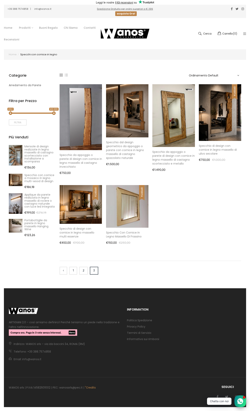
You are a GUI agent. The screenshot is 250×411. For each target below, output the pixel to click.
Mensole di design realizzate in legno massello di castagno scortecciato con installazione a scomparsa (39, 153)
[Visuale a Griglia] (61, 75)
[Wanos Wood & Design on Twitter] (227, 397)
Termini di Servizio (139, 333)
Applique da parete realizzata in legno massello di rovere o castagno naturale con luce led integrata (39, 201)
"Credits (90, 388)
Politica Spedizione (139, 320)
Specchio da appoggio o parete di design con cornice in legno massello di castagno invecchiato (81, 161)
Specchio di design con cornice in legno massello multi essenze (77, 232)
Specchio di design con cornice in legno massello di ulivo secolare (218, 150)
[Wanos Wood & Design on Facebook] (217, 397)
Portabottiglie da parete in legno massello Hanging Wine (36, 224)
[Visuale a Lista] (66, 75)
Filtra (17, 122)
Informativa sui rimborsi (143, 339)
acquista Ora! (126, 13)
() (229, 34)
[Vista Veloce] (101, 143)
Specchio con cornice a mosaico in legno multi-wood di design (39, 178)
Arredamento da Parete (25, 85)
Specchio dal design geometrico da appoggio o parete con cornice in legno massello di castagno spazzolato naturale (125, 150)
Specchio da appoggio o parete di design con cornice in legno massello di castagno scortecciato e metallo (173, 158)
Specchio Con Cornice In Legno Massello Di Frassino (124, 234)
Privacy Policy (136, 327)
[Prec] (63, 271)
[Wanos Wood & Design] (125, 33)
